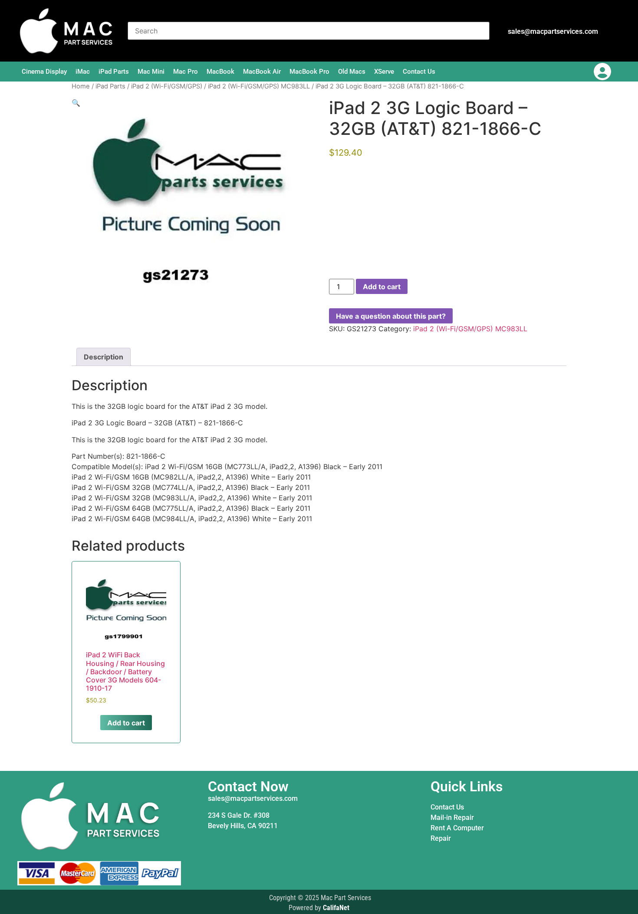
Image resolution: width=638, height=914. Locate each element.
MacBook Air (262, 71)
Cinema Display (44, 71)
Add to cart (382, 286)
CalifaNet (336, 908)
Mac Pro (185, 71)
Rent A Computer (457, 828)
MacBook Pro (309, 71)
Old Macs (351, 71)
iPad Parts (114, 71)
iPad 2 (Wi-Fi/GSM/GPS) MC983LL (259, 86)
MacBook (220, 71)
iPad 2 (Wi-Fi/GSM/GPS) (166, 86)
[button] (76, 102)
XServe (384, 71)
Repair (441, 838)
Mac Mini (151, 71)
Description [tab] (103, 357)
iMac (83, 71)
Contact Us (419, 71)
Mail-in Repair (452, 817)
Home (81, 86)
